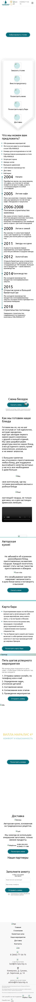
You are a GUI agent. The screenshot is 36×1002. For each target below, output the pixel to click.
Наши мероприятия (18, 937)
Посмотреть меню (18, 851)
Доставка (18, 940)
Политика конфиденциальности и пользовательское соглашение (18, 992)
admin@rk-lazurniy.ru (18, 982)
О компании (18, 931)
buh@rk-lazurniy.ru (18, 964)
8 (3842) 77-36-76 (18, 40)
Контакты (18, 944)
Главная (18, 927)
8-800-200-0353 (22, 844)
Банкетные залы (18, 934)
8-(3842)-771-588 (23, 846)
